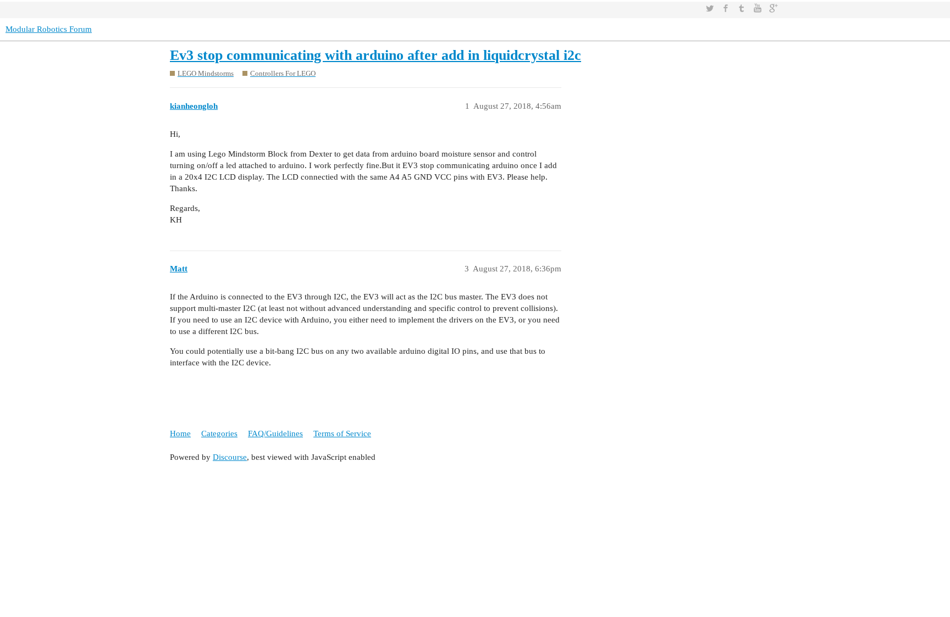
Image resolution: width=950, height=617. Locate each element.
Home (180, 433)
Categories (219, 433)
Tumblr (741, 8)
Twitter (709, 8)
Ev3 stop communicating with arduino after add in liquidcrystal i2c (375, 55)
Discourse (230, 457)
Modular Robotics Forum (48, 29)
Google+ (773, 8)
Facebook (725, 8)
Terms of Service (342, 433)
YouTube (757, 8)
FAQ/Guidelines (275, 433)
